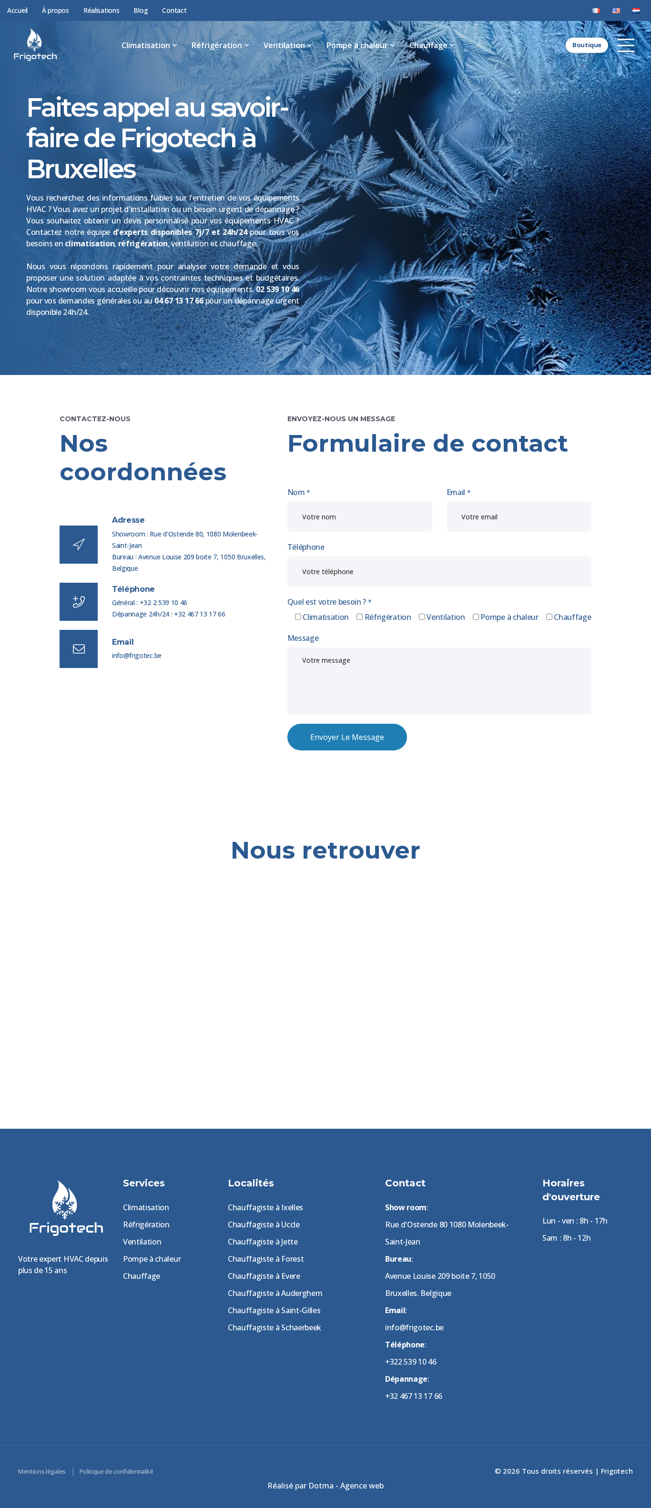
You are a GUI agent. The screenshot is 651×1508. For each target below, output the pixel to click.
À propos (55, 10)
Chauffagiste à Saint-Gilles (274, 1310)
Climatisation (146, 45)
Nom (298, 492)
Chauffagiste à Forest (266, 1259)
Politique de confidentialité (116, 1471)
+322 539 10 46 (411, 1361)
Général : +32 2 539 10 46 (149, 602)
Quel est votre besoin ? (329, 602)
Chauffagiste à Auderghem (275, 1293)
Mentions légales (42, 1471)
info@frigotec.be (137, 655)
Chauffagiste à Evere (264, 1276)
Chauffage (428, 45)
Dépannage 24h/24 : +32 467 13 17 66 (168, 613)
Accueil (17, 10)
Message (303, 638)
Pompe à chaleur (357, 45)
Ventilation (284, 45)
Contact (174, 10)
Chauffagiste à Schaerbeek (274, 1327)
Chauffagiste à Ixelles (265, 1207)
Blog (140, 10)
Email (459, 492)
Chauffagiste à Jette (263, 1241)
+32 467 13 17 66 (413, 1396)
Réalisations (101, 10)
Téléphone (306, 547)
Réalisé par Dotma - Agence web (325, 1485)
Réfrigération (217, 45)
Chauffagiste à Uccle (264, 1224)
